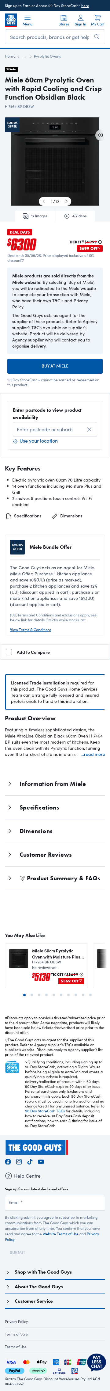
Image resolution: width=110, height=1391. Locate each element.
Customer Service (34, 1301)
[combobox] (55, 429)
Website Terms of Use (61, 1233)
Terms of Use (16, 1346)
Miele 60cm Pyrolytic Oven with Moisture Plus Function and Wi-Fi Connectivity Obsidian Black (56, 953)
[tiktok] (30, 1160)
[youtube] (41, 1160)
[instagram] (19, 1160)
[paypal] (14, 1370)
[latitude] (59, 1370)
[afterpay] (38, 1370)
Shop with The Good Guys (43, 1272)
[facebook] (8, 1160)
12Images (39, 215)
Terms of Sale (16, 1334)
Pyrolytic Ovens (47, 56)
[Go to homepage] (11, 20)
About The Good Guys (39, 1287)
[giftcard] (75, 1370)
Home (10, 56)
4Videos (79, 215)
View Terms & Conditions (30, 629)
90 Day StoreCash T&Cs (45, 1110)
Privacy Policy (16, 1321)
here (85, 5)
